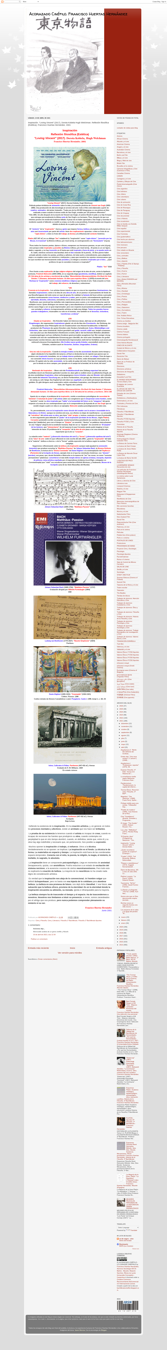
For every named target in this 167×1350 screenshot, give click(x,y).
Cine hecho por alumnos (126, 239)
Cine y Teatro (122, 313)
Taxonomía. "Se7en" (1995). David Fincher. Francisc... (129, 885)
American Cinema (123, 144)
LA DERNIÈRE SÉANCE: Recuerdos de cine (126, 466)
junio (123, 741)
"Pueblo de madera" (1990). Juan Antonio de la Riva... (129, 811)
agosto (124, 735)
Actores (119, 136)
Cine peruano (122, 247)
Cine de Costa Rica (124, 205)
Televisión (120, 590)
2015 (121, 942)
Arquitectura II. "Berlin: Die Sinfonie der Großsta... (129, 751)
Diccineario (123, 1244)
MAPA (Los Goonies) (126, 1246)
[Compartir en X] (73, 917)
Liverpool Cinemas (123, 486)
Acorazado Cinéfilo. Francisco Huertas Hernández (78, 14)
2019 (121, 930)
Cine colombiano (123, 197)
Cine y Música (122, 288)
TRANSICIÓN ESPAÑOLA (126, 641)
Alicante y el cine (123, 141)
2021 (121, 721)
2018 (121, 933)
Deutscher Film (122, 356)
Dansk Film (121, 353)
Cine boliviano (122, 191)
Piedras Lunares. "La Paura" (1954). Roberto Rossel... (128, 878)
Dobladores (121, 374)
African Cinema (122, 139)
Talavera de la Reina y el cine (127, 585)
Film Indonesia (122, 406)
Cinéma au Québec (124, 321)
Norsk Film (121, 519)
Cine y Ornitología (123, 294)
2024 (121, 712)
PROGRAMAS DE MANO (126, 546)
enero (123, 923)
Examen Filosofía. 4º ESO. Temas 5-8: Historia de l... (128, 771)
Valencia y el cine (123, 647)
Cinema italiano (122, 334)
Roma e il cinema (123, 559)
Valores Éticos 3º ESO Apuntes (128, 657)
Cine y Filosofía (41, 920)
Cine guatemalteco (123, 237)
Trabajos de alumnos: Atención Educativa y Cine (128, 599)
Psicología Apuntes (124, 554)
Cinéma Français (123, 332)
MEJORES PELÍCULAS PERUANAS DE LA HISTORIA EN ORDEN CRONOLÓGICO (132, 1203)
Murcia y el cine (122, 511)
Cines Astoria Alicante (124, 343)
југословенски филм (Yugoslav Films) (124, 675)
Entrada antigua (104, 948)
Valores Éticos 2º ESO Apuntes (128, 655)
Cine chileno (121, 194)
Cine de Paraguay (123, 210)
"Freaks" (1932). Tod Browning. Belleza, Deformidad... (128, 858)
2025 (121, 709)
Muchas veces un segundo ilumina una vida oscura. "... (129, 905)
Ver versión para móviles (70, 953)
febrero (124, 920)
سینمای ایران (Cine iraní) (125, 686)
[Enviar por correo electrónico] (69, 917)
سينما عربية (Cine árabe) (125, 684)
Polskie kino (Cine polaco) (126, 535)
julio (123, 738)
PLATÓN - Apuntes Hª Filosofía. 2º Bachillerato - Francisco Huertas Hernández (126, 1123)
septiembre (125, 732)
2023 (121, 715)
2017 (121, 936)
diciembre (125, 723)
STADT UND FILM (123, 575)
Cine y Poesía (122, 296)
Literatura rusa (122, 483)
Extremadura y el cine (125, 401)
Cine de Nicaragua (123, 208)
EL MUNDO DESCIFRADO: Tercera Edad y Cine (126, 380)
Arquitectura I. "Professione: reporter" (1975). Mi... (130, 765)
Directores (120, 366)
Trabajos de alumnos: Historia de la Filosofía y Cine (127, 617)
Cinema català (122, 329)
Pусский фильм (122, 557)
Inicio (72, 948)
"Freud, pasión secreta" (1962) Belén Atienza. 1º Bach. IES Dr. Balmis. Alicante (132, 957)
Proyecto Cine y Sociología (126, 549)
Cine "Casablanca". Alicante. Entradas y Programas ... (129, 818)
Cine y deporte (122, 261)
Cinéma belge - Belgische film (127, 323)
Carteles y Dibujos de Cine (126, 181)
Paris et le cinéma (123, 529)
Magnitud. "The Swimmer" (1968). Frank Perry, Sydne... (129, 798)
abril (123, 747)
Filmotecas (121, 409)
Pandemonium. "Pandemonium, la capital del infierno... (129, 785)
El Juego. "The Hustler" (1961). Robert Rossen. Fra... (129, 825)
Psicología (120, 551)
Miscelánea (121, 509)
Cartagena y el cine (124, 179)
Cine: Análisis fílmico (124, 315)
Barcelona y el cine (124, 152)
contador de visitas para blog (127, 128)
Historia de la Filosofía (125, 427)
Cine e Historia (122, 218)
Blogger (104, 1330)
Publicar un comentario (39, 939)
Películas (120, 532)
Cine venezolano (123, 253)
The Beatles (121, 593)
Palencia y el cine (123, 527)
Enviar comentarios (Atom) (47, 959)
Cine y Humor (122, 274)
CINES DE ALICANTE (124, 345)
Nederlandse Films (123, 514)
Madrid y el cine (122, 489)
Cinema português (123, 337)
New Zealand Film (123, 517)
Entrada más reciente (38, 948)
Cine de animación (123, 202)
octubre (124, 729)
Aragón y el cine (122, 147)
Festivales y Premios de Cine (127, 403)
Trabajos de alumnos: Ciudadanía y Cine (124, 604)
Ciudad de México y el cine (126, 348)
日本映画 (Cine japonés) (125, 697)
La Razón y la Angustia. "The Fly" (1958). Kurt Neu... (129, 891)
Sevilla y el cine (122, 569)
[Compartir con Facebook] (75, 917)
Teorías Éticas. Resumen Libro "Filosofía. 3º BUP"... (130, 791)
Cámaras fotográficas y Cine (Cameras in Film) (127, 169)
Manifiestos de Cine (124, 499)
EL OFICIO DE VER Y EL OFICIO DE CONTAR (126, 390)
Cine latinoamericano (124, 242)
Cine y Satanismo (123, 307)
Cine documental (123, 216)
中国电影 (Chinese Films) (126, 695)
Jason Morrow (80, 1330)
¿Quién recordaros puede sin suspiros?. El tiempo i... (129, 851)
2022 (121, 718)
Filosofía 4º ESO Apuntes (126, 419)
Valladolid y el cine (123, 649)
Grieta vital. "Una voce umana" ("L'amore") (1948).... (129, 758)
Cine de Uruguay (123, 213)
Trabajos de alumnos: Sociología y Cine (124, 626)
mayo (123, 744)
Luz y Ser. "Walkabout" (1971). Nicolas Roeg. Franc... (129, 831)
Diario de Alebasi (123, 359)
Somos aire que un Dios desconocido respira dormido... (129, 898)
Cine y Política (122, 299)
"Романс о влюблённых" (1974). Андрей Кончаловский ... (130, 865)
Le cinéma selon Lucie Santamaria (125, 477)
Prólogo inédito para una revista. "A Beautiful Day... (129, 805)
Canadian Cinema (123, 173)
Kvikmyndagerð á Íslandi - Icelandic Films (126, 440)
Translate (133, 1230)
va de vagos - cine (126, 1239)
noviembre (125, 726)
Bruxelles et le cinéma (125, 166)
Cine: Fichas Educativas (125, 318)
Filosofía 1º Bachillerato (69, 920)
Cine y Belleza (122, 258)
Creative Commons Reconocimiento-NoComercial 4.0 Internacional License (127, 1282)
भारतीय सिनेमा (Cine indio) (125, 689)
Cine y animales (122, 255)
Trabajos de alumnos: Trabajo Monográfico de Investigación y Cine (127, 632)
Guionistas (121, 424)
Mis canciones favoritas (125, 506)
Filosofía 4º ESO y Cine (125, 421)
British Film (121, 163)
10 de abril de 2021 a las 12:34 (44, 934)
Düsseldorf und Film (124, 377)
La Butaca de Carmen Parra (127, 443)
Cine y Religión (122, 305)
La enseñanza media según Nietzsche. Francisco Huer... (128, 778)
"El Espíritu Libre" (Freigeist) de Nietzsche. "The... (128, 838)
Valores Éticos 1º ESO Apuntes (128, 652)
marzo (123, 917)
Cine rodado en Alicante (125, 250)
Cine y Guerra (122, 271)
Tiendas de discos (123, 596)
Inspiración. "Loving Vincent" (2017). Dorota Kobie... (128, 845)
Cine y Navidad (122, 291)
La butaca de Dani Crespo (126, 446)
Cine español (121, 228)
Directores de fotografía (125, 372)
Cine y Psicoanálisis (124, 302)
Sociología (120, 572)
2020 (121, 927)
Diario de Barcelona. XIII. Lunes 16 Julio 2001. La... (130, 871)
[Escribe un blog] (71, 917)
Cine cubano (121, 199)
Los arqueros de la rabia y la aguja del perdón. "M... (129, 911)
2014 (121, 945)
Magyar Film (121, 491)
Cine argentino (122, 189)
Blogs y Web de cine (124, 160)
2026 (121, 706)
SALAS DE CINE (123, 567)
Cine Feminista (122, 234)
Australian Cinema (123, 150)
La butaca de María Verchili (127, 458)
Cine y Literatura (54, 920)
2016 (121, 939)
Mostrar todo (135, 1248)
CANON (120, 176)
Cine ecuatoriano (123, 221)
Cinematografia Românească (127, 340)
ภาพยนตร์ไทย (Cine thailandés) (128, 692)
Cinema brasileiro (123, 326)
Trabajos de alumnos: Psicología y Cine (124, 622)
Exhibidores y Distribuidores (127, 398)
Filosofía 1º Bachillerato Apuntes (90, 920)
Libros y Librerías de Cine (126, 481)
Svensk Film (121, 582)
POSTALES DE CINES (125, 540)
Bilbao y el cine (122, 158)
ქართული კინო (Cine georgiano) (124, 680)
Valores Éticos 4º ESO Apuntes (128, 660)
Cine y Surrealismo (124, 310)
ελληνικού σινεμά (123, 663)
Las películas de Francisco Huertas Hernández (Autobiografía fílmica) (126, 471)
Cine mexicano (122, 245)
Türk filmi (120, 644)
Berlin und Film (122, 155)
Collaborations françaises (126, 351)
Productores (121, 543)
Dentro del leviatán (125, 1240)
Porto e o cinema (123, 538)
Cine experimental (123, 231)
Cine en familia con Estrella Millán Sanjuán (126, 225)
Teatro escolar (122, 587)
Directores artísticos (124, 369)
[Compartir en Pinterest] (77, 917)
